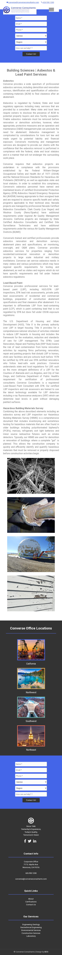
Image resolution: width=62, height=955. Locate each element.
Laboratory (31, 936)
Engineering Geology (31, 924)
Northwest (31, 692)
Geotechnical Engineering (31, 927)
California (31, 663)
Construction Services (31, 933)
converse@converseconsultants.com (23, 2)
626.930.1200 (48, 2)
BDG (46, 952)
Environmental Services (31, 930)
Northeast (31, 749)
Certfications (30, 902)
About (31, 899)
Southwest (31, 721)
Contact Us (31, 905)
